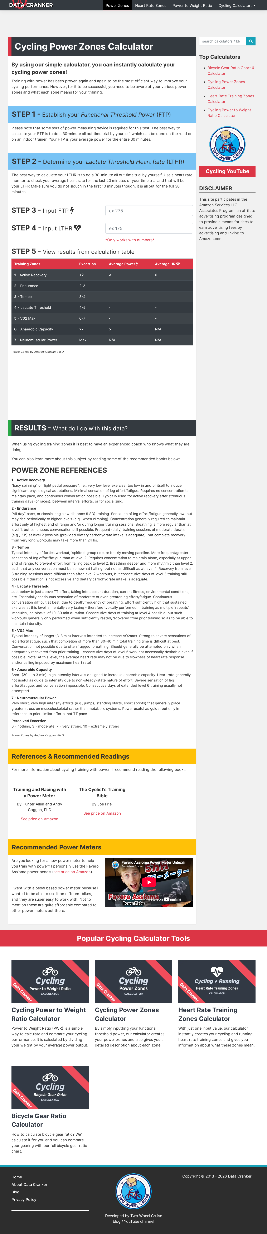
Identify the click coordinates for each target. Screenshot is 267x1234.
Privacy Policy (23, 1199)
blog (117, 1221)
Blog (15, 1192)
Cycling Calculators (235, 5)
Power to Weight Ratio (192, 5)
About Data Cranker (29, 1184)
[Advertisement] (133, 23)
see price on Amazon (72, 872)
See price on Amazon (39, 819)
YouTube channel (139, 1221)
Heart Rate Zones (150, 5)
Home (16, 1177)
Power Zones (117, 5)
